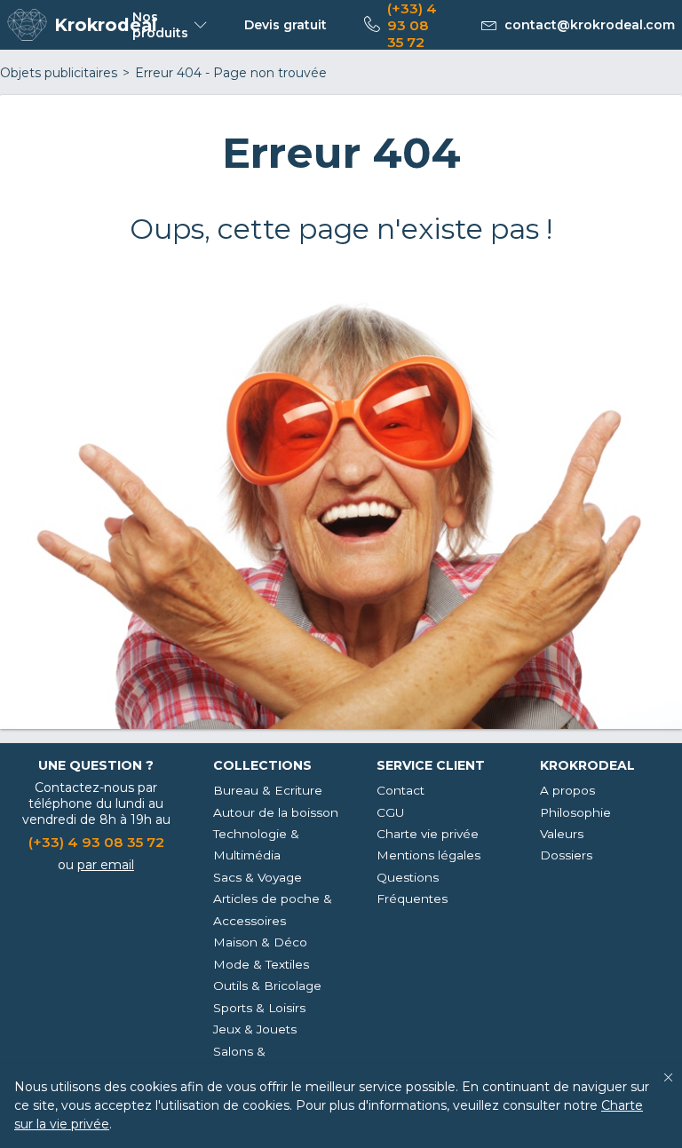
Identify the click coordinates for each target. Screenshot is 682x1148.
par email (105, 865)
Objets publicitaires (58, 73)
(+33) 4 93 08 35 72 (412, 25)
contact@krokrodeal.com (589, 25)
